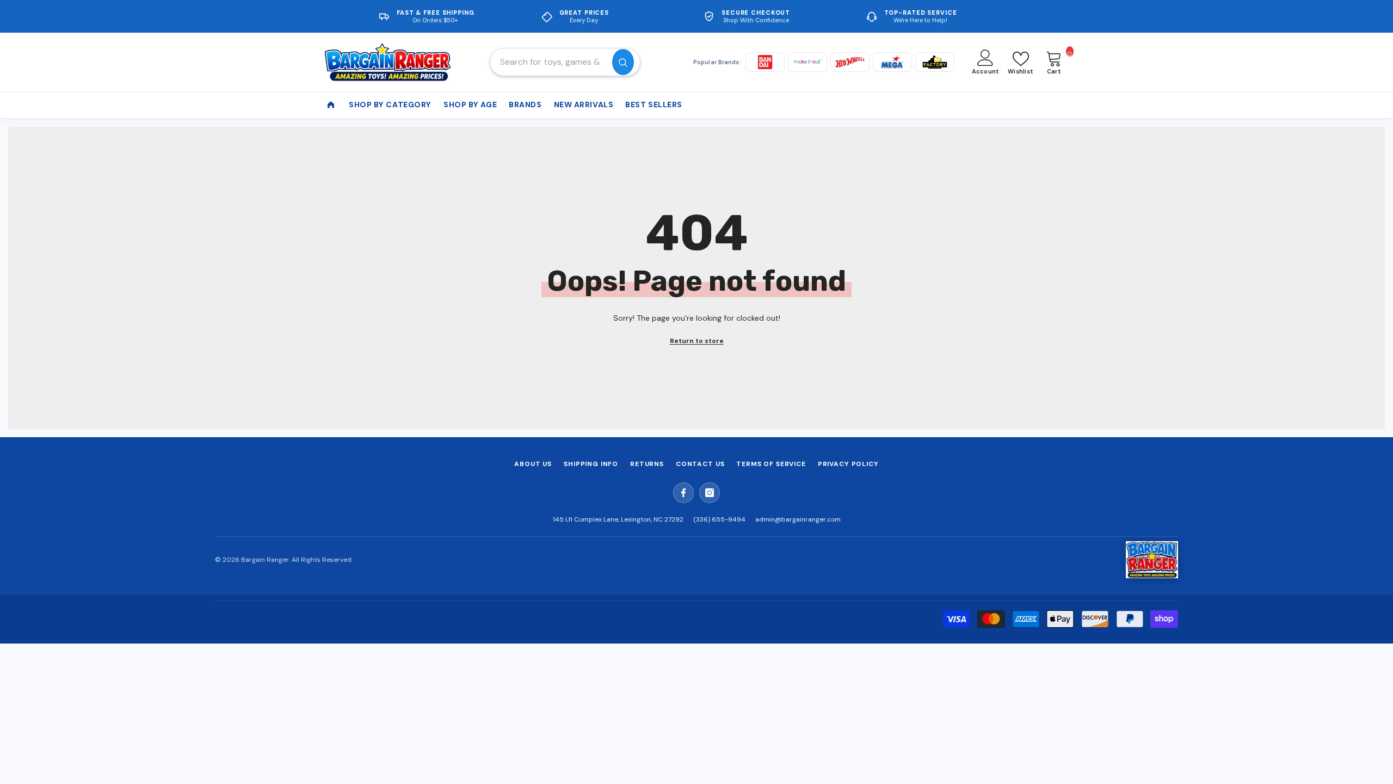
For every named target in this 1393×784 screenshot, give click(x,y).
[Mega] (892, 62)
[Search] (565, 62)
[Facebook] (683, 492)
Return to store (697, 340)
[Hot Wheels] (850, 62)
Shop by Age (470, 104)
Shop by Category (390, 104)
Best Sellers (653, 104)
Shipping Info (591, 464)
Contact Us (700, 464)
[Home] (331, 105)
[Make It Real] (807, 62)
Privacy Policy (848, 464)
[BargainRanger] (1152, 559)
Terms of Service (770, 464)
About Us (533, 464)
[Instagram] (709, 492)
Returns (647, 464)
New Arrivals (584, 104)
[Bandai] (765, 62)
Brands (525, 104)
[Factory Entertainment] (934, 62)
